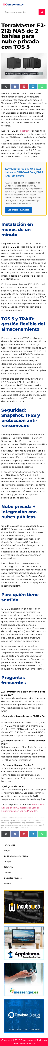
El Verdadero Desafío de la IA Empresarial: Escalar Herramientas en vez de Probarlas (23, 807)
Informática (9, 845)
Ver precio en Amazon (18, 210)
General (7, 872)
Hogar (7, 850)
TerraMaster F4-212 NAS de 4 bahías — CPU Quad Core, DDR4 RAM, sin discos (24, 172)
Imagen (7, 861)
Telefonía (8, 867)
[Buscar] (42, 12)
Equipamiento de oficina (16, 856)
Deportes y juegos (13, 878)
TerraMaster (25, 131)
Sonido (7, 883)
